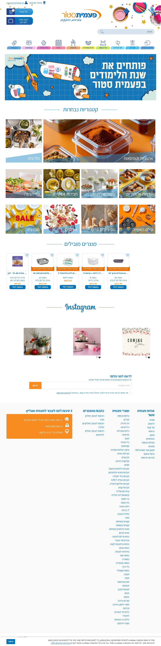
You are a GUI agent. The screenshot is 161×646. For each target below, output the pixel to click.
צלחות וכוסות (123, 415)
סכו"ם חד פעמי (122, 540)
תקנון (152, 435)
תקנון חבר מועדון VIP (145, 450)
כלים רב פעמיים (122, 619)
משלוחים (150, 438)
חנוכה (126, 574)
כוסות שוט (124, 555)
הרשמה (20, 3)
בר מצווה (125, 498)
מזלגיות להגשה (122, 551)
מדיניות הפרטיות (63, 392)
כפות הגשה (124, 547)
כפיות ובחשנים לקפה (119, 544)
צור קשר (151, 427)
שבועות (125, 585)
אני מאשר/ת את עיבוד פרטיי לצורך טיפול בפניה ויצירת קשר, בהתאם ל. (92, 392)
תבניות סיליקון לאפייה (119, 483)
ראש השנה (124, 506)
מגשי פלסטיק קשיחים (119, 529)
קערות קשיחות (122, 521)
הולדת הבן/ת (123, 514)
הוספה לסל (17, 287)
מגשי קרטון (124, 532)
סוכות (126, 465)
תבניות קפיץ (123, 487)
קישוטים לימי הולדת (120, 495)
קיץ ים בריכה (123, 600)
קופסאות (125, 446)
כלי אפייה (125, 442)
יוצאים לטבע (123, 589)
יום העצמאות (123, 581)
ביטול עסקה (149, 454)
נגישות (152, 431)
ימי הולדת (125, 423)
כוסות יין (125, 559)
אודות (152, 420)
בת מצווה (125, 502)
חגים (127, 438)
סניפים (151, 446)
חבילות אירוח (123, 453)
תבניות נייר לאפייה (121, 476)
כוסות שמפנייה (122, 563)
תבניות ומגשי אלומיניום (118, 472)
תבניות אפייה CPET (120, 480)
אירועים (125, 434)
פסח (127, 578)
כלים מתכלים (123, 431)
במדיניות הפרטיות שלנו (60, 643)
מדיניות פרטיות (148, 457)
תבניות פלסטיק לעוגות (119, 468)
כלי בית (125, 566)
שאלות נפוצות (148, 442)
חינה (127, 517)
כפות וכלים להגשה (120, 536)
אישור (11, 641)
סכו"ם (126, 419)
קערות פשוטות (122, 525)
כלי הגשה (125, 427)
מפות (126, 593)
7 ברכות (125, 510)
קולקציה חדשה (122, 461)
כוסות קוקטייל (123, 570)
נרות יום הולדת (122, 491)
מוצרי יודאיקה (123, 623)
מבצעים (125, 457)
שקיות (126, 597)
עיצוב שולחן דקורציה (120, 449)
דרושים (151, 423)
